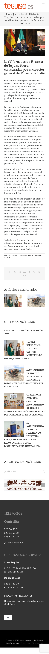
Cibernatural (37, 643)
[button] (6, 301)
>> (16, 542)
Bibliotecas (23, 255)
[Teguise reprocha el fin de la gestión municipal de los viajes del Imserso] (14, 348)
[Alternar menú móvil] (43, 4)
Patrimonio (38, 255)
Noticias (30, 255)
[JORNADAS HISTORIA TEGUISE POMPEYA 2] (24, 42)
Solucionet (25, 643)
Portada (7, 257)
